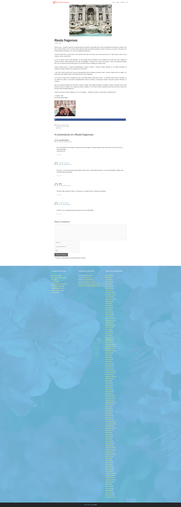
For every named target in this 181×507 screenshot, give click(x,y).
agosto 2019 (108, 456)
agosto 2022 (108, 378)
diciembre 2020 (109, 421)
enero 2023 (108, 368)
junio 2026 (108, 279)
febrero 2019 (108, 469)
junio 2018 (108, 486)
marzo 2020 (108, 441)
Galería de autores (56, 286)
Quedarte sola (88, 277)
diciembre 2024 (109, 318)
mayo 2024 (108, 333)
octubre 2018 (108, 477)
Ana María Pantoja (64, 163)
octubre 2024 (108, 322)
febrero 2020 (108, 443)
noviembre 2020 (109, 424)
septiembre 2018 (109, 480)
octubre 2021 (108, 400)
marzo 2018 (108, 492)
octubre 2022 (108, 374)
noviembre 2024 (109, 320)
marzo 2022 (108, 389)
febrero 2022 (108, 391)
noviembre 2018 (109, 475)
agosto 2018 (108, 482)
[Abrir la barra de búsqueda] (127, 2)
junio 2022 (108, 383)
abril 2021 (108, 413)
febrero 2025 (108, 314)
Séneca (90, 275)
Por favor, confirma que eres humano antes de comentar (70, 258)
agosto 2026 (108, 275)
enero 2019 (108, 471)
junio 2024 (108, 331)
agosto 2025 (108, 301)
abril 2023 (108, 361)
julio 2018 (107, 484)
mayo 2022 (108, 385)
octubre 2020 (108, 426)
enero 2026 (108, 290)
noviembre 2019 (109, 449)
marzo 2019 (108, 467)
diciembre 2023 (109, 344)
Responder (59, 154)
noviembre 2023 (109, 346)
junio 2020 (108, 434)
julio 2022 (107, 381)
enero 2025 (108, 316)
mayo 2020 (108, 437)
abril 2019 (108, 464)
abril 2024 (108, 335)
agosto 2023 (108, 353)
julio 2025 (107, 303)
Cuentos (54, 282)
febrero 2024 (108, 340)
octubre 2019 (108, 452)
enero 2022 (108, 393)
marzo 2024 (108, 338)
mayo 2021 (108, 411)
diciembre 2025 (109, 292)
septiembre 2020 (109, 428)
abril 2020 (108, 439)
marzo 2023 (108, 363)
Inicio (113, 2)
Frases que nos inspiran (58, 284)
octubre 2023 (108, 348)
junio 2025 (108, 305)
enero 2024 (108, 342)
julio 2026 (107, 277)
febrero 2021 (108, 417)
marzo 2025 (108, 312)
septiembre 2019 (109, 454)
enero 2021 (108, 419)
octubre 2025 (108, 297)
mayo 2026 (108, 282)
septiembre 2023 (109, 350)
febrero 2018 (108, 495)
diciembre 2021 (109, 396)
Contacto (122, 2)
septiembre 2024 (109, 325)
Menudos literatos (56, 290)
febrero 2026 (108, 288)
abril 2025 (108, 310)
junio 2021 (108, 409)
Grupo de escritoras (57, 288)
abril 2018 (108, 490)
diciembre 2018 (109, 473)
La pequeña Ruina (89, 279)
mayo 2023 (108, 359)
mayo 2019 (108, 462)
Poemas (54, 292)
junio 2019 (108, 460)
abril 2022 (108, 387)
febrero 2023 (108, 365)
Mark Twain (58, 128)
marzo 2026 (108, 286)
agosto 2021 (108, 404)
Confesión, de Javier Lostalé (62, 126)
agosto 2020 (108, 430)
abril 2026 (108, 284)
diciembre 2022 (109, 370)
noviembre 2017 (109, 497)
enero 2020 (108, 445)
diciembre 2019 (109, 447)
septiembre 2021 (109, 402)
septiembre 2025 (109, 299)
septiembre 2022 (109, 376)
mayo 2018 (108, 488)
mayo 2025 (108, 307)
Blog (118, 2)
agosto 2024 (108, 327)
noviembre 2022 (109, 372)
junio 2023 (108, 357)
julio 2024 (107, 329)
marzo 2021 (108, 415)
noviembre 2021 (109, 398)
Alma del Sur (55, 275)
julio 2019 (107, 458)
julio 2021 (107, 406)
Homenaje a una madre (89, 282)
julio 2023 (107, 355)
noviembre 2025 (109, 295)
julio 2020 (107, 432)
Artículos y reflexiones (61, 124)
